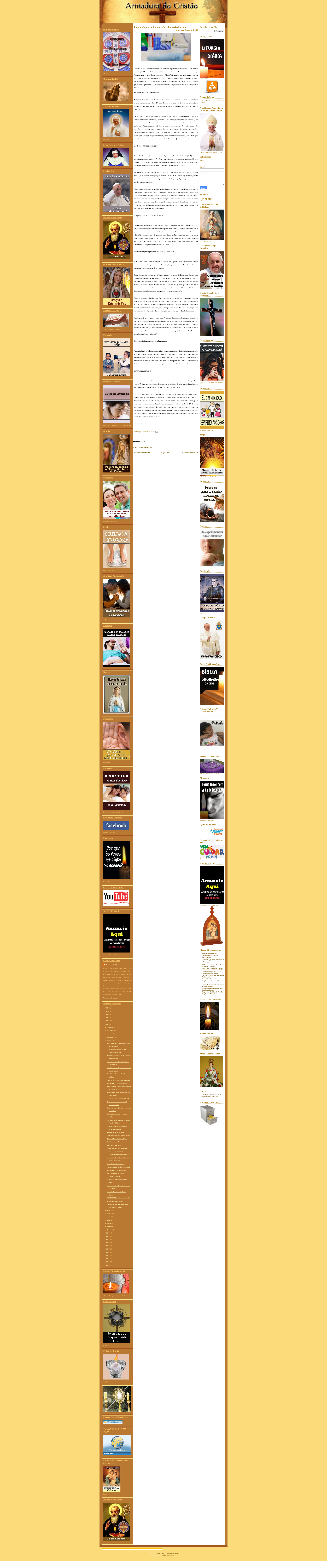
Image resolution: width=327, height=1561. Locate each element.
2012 (107, 1255)
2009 (107, 1265)
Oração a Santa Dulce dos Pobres (117, 1148)
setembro (110, 1037)
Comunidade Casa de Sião (210, 955)
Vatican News (143, 423)
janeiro (109, 1230)
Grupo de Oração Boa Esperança (212, 988)
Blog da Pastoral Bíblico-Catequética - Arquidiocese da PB (213, 968)
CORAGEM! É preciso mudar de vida (118, 1198)
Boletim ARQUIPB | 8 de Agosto (116, 1170)
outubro (110, 1034)
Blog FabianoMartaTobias (210, 994)
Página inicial (166, 452)
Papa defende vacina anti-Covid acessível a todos (161, 27)
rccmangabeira (206, 983)
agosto (109, 1040)
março (109, 1223)
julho (109, 1210)
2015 (107, 1246)
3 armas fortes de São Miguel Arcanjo (118, 1135)
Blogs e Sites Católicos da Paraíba (212, 992)
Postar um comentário (142, 447)
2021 (107, 1021)
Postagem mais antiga (190, 452)
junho (109, 1213)
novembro (110, 1030)
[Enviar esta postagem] (156, 432)
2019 (107, 1233)
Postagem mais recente (142, 452)
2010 (107, 1262)
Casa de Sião (206, 963)
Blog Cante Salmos (208, 990)
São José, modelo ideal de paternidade (118, 1167)
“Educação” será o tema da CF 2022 (118, 1098)
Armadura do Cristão (112, 965)
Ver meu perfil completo (110, 998)
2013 (107, 1252)
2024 (107, 1011)
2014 (107, 1249)
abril (108, 1220)
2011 (107, 1259)
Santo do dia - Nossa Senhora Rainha (118, 1080)
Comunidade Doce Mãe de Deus (211, 971)
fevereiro (110, 1226)
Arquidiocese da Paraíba (209, 953)
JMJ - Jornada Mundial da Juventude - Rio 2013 (213, 965)
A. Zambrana (159, 1553)
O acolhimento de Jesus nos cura (117, 1142)
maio (109, 1217)
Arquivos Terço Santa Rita (210, 1096)
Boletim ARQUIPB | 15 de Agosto (117, 1138)
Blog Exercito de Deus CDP (210, 981)
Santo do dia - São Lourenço (115, 1164)
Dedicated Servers (168, 1556)
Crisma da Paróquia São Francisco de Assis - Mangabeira (213, 985)
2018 (107, 1236)
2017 (107, 1239)
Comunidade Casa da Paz (210, 979)
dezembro (110, 1027)
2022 (107, 1017)
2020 (107, 1024)
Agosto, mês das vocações (114, 1201)
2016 (107, 1242)
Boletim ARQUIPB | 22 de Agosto (117, 1083)
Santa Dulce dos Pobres (114, 1145)
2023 (107, 1014)
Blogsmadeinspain (173, 1553)
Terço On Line (206, 957)
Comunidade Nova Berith (210, 973)
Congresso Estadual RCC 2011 (211, 1094)
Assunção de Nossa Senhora (115, 1132)
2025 (107, 1008)
